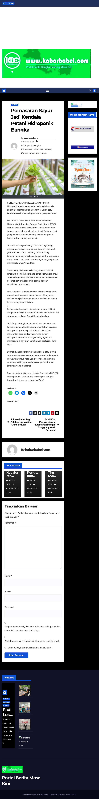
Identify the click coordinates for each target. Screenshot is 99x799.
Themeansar (71, 795)
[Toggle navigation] (47, 90)
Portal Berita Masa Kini (49, 81)
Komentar (10, 522)
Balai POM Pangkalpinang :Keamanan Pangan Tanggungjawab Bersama (45, 424)
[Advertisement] (49, 29)
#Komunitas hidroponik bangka (36, 149)
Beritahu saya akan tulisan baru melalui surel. (30, 647)
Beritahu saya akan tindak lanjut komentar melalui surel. (32, 641)
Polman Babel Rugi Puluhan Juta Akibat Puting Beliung (21, 422)
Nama (8, 576)
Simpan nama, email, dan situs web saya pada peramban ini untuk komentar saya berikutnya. (32, 628)
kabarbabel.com (31, 138)
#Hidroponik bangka (31, 145)
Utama (6, 705)
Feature (6, 702)
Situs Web (9, 607)
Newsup (59, 795)
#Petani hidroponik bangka (34, 153)
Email (8, 591)
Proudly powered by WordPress (36, 795)
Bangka (15, 105)
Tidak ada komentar (8, 739)
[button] (90, 90)
